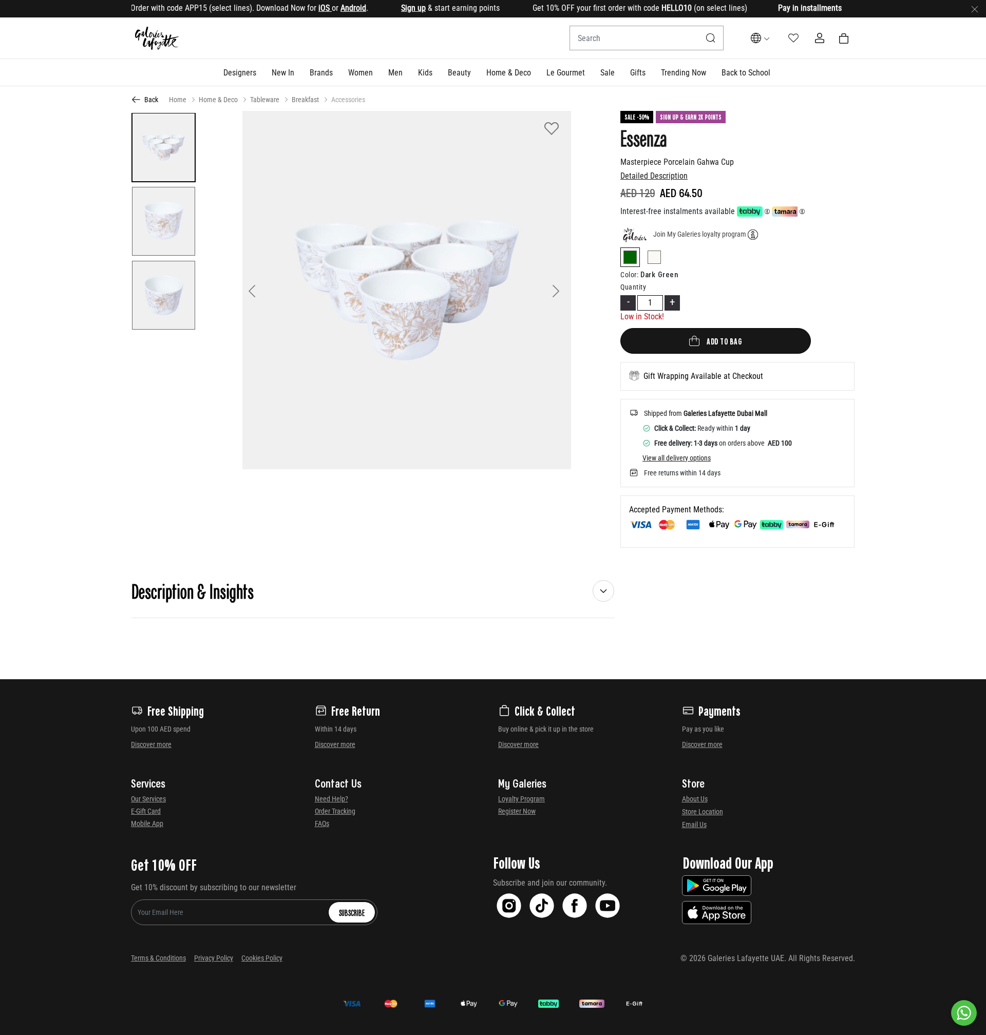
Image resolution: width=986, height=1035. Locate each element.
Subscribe (352, 912)
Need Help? (331, 799)
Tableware (264, 99)
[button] (239, 72)
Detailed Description (654, 176)
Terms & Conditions (158, 958)
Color (629, 275)
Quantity (633, 287)
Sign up (391, 8)
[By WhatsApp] (964, 1013)
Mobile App (147, 823)
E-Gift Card (146, 811)
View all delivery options (676, 458)
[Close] (974, 9)
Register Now (517, 811)
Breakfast (305, 99)
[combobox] (647, 38)
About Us (695, 799)
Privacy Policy (213, 958)
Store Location (702, 812)
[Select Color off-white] (654, 259)
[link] (321, 72)
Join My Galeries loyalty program (699, 234)
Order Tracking (335, 811)
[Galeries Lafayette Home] (157, 38)
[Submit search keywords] (710, 38)
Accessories (348, 99)
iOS (303, 8)
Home (177, 99)
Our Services (148, 799)
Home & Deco (218, 99)
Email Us (694, 824)
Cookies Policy (261, 958)
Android (331, 8)
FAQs (322, 823)
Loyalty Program (521, 799)
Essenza (643, 137)
